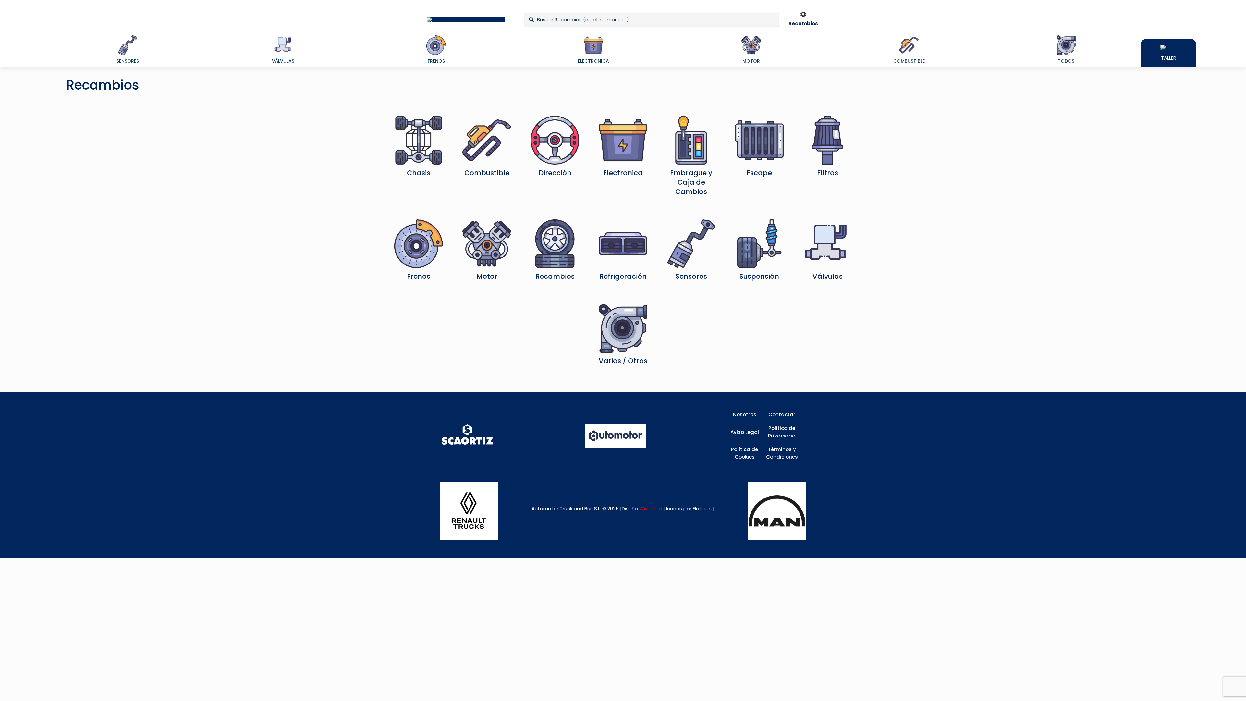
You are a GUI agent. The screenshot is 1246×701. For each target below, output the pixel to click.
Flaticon (702, 508)
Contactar (781, 414)
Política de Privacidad (782, 432)
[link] (469, 511)
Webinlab (651, 508)
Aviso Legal (744, 432)
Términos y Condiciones (782, 453)
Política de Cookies (744, 453)
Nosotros (744, 414)
